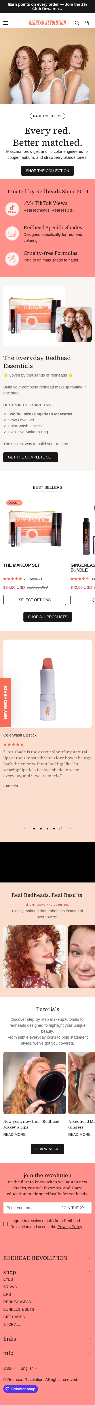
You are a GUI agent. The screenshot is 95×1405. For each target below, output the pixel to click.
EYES (8, 1279)
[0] (87, 23)
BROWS (10, 1287)
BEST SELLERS (47, 487)
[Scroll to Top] (87, 1381)
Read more (14, 1134)
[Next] (70, 828)
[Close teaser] (12, 676)
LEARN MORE (47, 1149)
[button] (5, 702)
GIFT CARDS (14, 1317)
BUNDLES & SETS (18, 1309)
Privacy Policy (69, 1227)
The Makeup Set (21, 565)
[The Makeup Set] (34, 528)
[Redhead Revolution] (47, 23)
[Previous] (24, 828)
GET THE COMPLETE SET (30, 457)
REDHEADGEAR (17, 1302)
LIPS (7, 1294)
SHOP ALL (12, 1324)
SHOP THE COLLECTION (47, 171)
